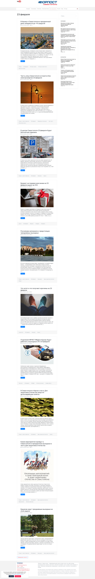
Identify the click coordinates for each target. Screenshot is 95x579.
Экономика (33, 8)
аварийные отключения (42, 121)
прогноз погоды (22, 68)
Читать (22, 61)
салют (51, 434)
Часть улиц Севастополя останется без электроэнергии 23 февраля (36, 77)
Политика (39, 8)
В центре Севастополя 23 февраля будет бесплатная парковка (36, 131)
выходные (40, 279)
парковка (39, 175)
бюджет (32, 223)
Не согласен (18, 576)
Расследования (53, 8)
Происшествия (45, 8)
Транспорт (21, 383)
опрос (39, 332)
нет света (51, 121)
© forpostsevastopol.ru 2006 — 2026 (22, 565)
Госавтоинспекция (40, 383)
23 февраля (26, 66)
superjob (33, 332)
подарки (37, 223)
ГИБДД (33, 383)
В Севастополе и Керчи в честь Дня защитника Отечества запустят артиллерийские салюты (34, 392)
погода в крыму (33, 66)
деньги (20, 223)
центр (45, 175)
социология (21, 332)
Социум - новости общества (24, 121)
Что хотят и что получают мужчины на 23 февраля (36, 289)
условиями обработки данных (17, 574)
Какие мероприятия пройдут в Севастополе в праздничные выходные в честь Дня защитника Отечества (36, 443)
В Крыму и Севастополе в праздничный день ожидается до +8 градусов (36, 22)
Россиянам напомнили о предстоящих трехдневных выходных (35, 232)
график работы (48, 383)
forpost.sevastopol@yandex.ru (23, 569)
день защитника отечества (49, 279)
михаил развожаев (30, 501)
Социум (28, 8)
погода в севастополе (43, 66)
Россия (58, 8)
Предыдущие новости (22, 557)
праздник (43, 223)
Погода (65, 8)
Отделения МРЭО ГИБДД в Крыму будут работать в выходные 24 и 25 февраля (36, 341)
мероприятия (21, 501)
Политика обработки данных (23, 570)
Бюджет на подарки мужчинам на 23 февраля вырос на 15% (35, 184)
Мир (62, 8)
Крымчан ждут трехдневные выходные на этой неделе (37, 510)
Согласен (11, 576)
